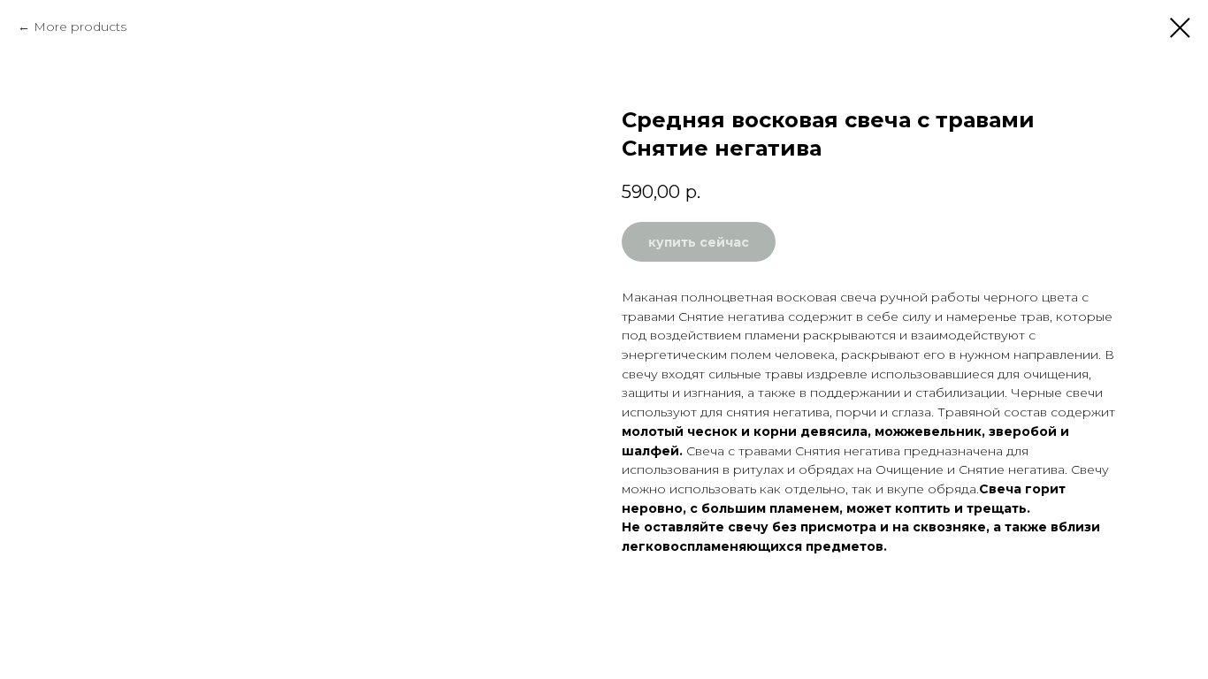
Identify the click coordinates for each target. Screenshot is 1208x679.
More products (80, 26)
